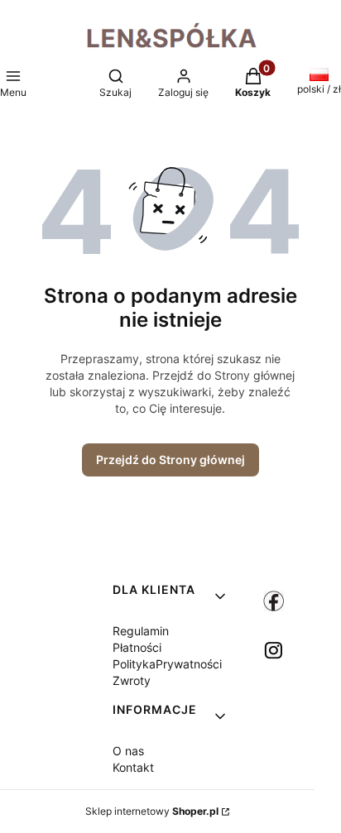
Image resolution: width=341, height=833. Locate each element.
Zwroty (132, 680)
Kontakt (133, 767)
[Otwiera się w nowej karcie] (273, 601)
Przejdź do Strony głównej (170, 459)
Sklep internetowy (152, 811)
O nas (128, 751)
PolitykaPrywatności (167, 664)
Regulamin (141, 631)
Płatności (137, 647)
